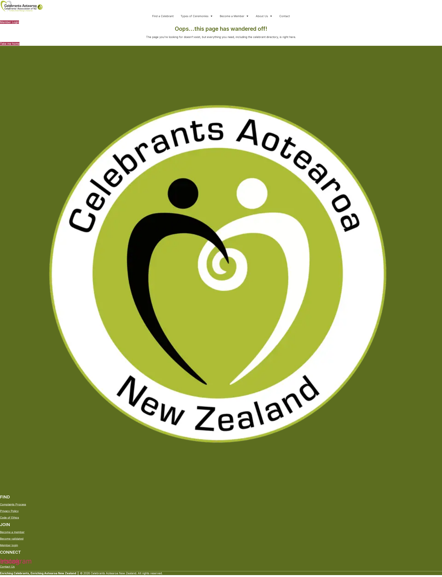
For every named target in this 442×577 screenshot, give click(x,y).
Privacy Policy (9, 511)
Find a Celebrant (163, 16)
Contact (284, 16)
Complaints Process (13, 504)
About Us (262, 16)
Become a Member (232, 16)
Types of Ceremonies (194, 16)
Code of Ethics (9, 517)
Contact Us (7, 566)
